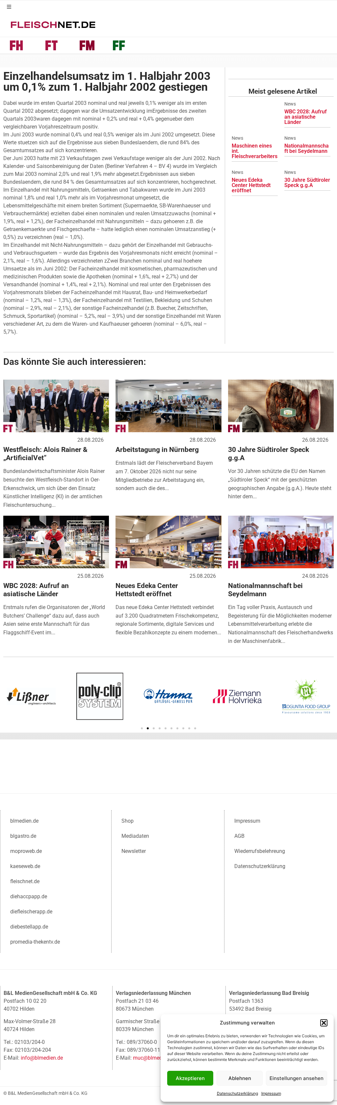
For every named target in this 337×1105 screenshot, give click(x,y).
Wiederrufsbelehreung (259, 851)
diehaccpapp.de (28, 896)
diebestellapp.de (29, 927)
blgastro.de (23, 836)
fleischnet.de (24, 881)
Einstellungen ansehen (297, 1078)
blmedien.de (24, 821)
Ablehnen (239, 1078)
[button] (324, 1023)
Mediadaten (135, 836)
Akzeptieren (190, 1078)
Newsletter (133, 851)
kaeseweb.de (25, 866)
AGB (239, 836)
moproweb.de (26, 851)
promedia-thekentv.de (35, 942)
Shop (127, 821)
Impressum (271, 1093)
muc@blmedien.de (154, 1058)
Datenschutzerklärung (237, 1093)
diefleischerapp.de (31, 911)
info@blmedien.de (42, 1058)
